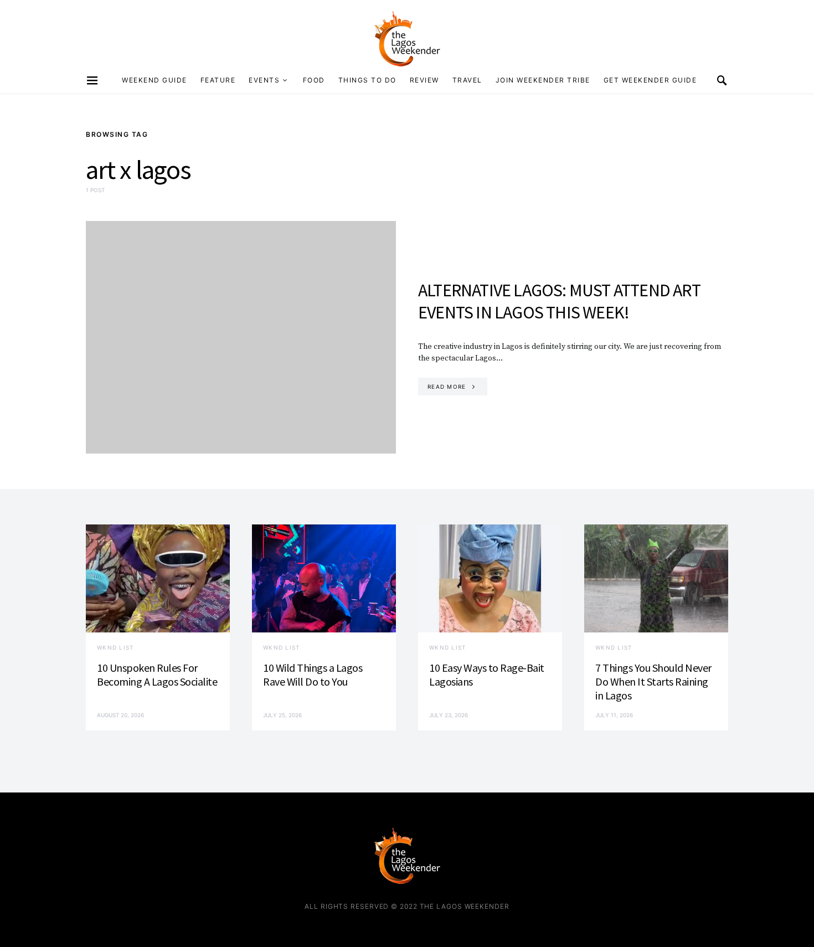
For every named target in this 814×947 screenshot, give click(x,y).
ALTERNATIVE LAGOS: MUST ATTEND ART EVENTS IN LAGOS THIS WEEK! (559, 301)
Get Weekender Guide (650, 80)
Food (314, 80)
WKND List (115, 647)
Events (264, 80)
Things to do (367, 80)
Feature (218, 80)
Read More (446, 386)
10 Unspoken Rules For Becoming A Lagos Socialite (157, 674)
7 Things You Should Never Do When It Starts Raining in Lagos (653, 681)
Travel (467, 80)
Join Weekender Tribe (543, 80)
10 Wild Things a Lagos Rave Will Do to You (312, 674)
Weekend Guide (154, 80)
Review (424, 80)
